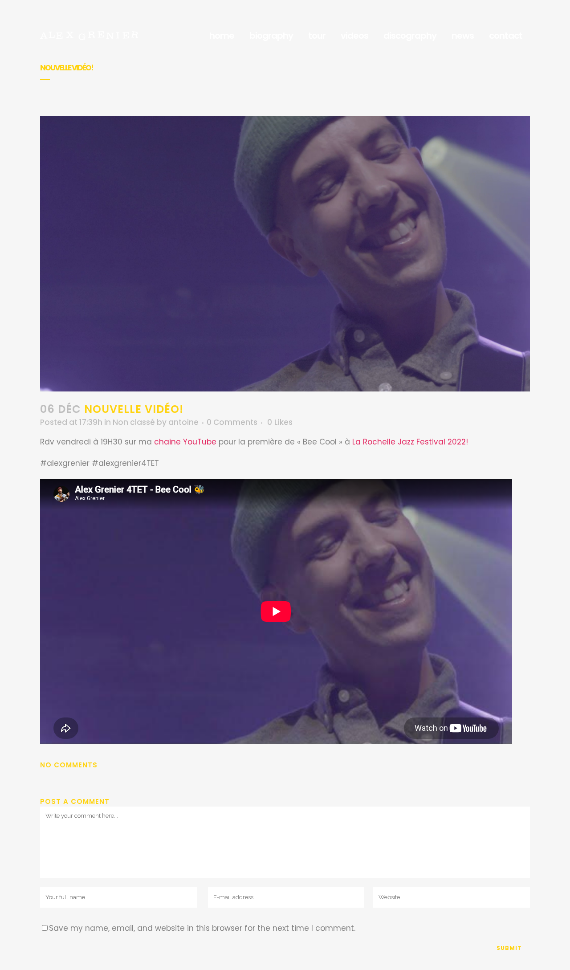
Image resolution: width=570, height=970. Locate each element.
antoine (183, 422)
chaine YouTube (185, 441)
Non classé (134, 422)
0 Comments (232, 422)
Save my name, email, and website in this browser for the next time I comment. (202, 928)
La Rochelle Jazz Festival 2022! (410, 441)
